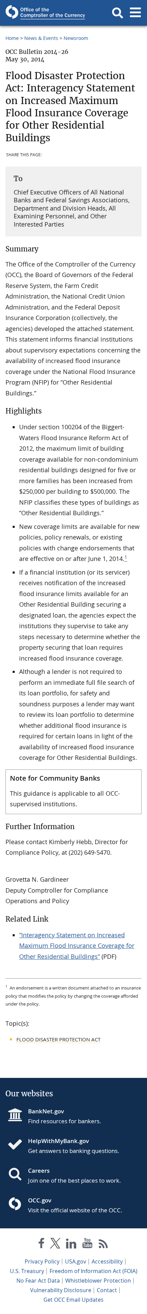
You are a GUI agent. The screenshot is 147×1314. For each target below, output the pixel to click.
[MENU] (135, 13)
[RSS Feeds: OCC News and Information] (103, 1244)
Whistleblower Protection (98, 1280)
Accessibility (107, 1261)
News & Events (41, 38)
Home (12, 38)
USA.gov (75, 1261)
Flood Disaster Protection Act (58, 1039)
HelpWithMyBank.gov (58, 1141)
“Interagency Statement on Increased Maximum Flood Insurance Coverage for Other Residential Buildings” (76, 946)
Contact (107, 1290)
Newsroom (76, 38)
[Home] (17, 1145)
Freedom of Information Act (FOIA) (93, 1271)
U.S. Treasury (27, 1271)
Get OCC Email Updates (73, 1299)
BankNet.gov (46, 1111)
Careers (39, 1170)
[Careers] (17, 1174)
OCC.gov (39, 1200)
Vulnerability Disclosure (60, 1290)
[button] (117, 13)
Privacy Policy (42, 1261)
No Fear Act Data (38, 1280)
